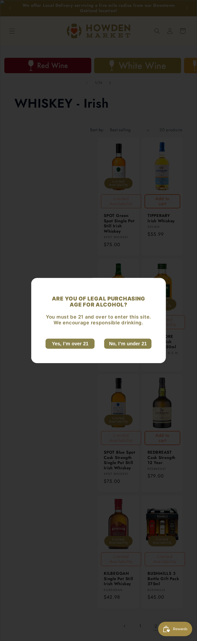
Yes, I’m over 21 (70, 343)
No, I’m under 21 (128, 343)
